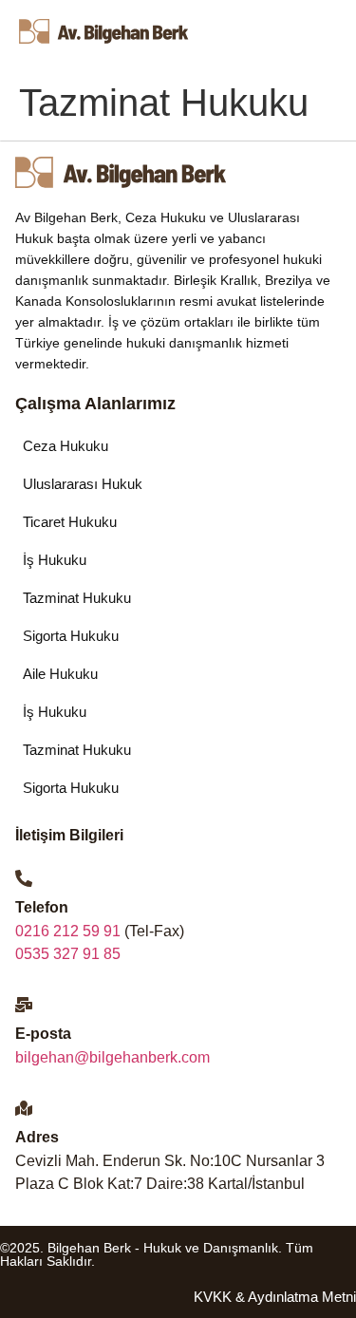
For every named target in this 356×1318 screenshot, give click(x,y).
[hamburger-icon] (300, 36)
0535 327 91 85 (68, 954)
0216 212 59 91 (68, 931)
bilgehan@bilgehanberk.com (112, 1057)
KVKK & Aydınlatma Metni (275, 1297)
